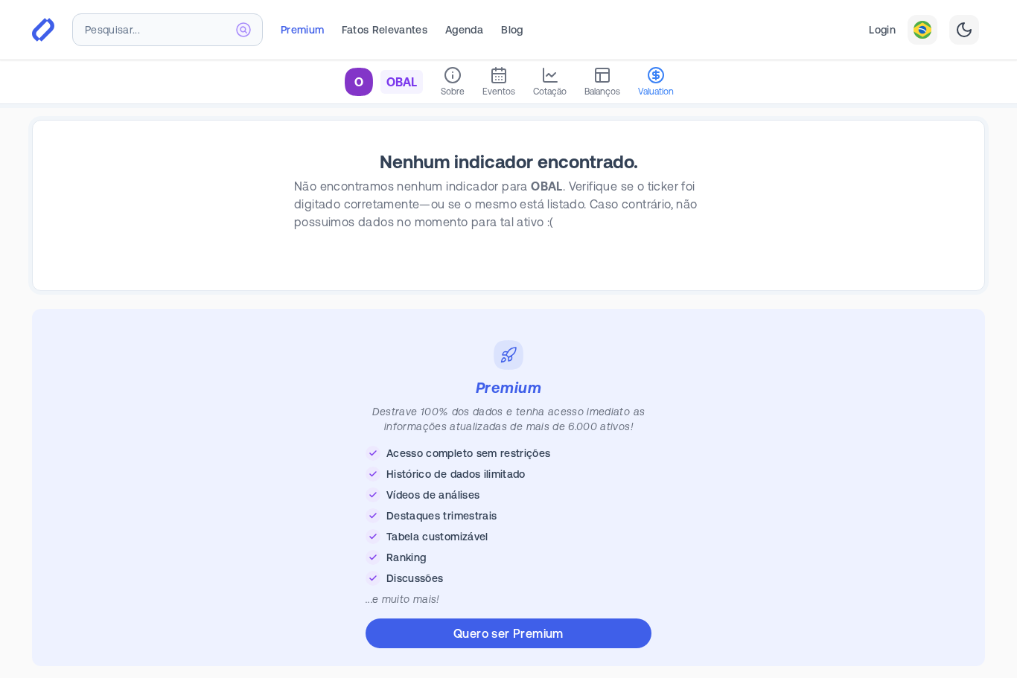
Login (882, 30)
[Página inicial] (43, 30)
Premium (302, 30)
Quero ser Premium (508, 633)
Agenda (464, 30)
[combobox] (167, 29)
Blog (512, 30)
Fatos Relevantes (384, 30)
